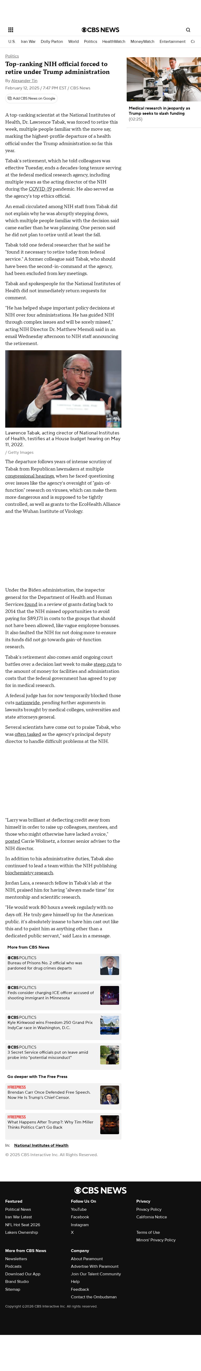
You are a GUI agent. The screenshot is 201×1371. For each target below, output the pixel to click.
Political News (18, 1209)
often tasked (28, 734)
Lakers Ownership (21, 1232)
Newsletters (16, 1259)
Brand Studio (17, 1282)
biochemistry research (29, 873)
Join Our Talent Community (96, 1274)
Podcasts (13, 1266)
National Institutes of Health (41, 1145)
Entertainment (173, 41)
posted (12, 841)
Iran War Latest (18, 1217)
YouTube (79, 1209)
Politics (90, 41)
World (73, 41)
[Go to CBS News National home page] (100, 29)
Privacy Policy (148, 1209)
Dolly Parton (52, 41)
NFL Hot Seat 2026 (22, 1225)
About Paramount (87, 1259)
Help (75, 1282)
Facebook (80, 1217)
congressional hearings (29, 476)
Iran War (28, 41)
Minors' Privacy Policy (156, 1240)
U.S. (12, 41)
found (31, 604)
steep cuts (105, 664)
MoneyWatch (142, 41)
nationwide (27, 703)
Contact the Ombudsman (94, 1297)
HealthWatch (113, 41)
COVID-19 (40, 189)
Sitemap (12, 1289)
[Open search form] (188, 30)
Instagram (80, 1225)
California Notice (151, 1217)
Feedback (80, 1289)
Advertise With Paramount (95, 1266)
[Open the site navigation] (39, 29)
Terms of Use (148, 1232)
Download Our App (22, 1274)
